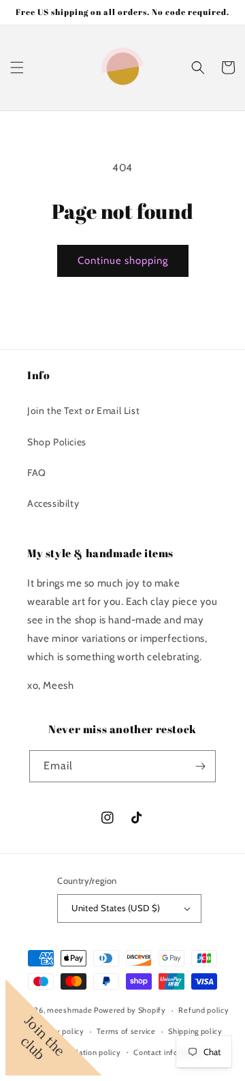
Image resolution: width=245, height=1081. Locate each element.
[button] (17, 68)
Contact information (169, 1052)
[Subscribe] (200, 766)
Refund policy (203, 1010)
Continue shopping (123, 260)
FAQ (36, 473)
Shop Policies (56, 442)
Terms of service (126, 1031)
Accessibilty (53, 503)
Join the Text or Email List (83, 410)
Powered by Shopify (130, 1010)
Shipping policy (195, 1031)
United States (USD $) (115, 907)
